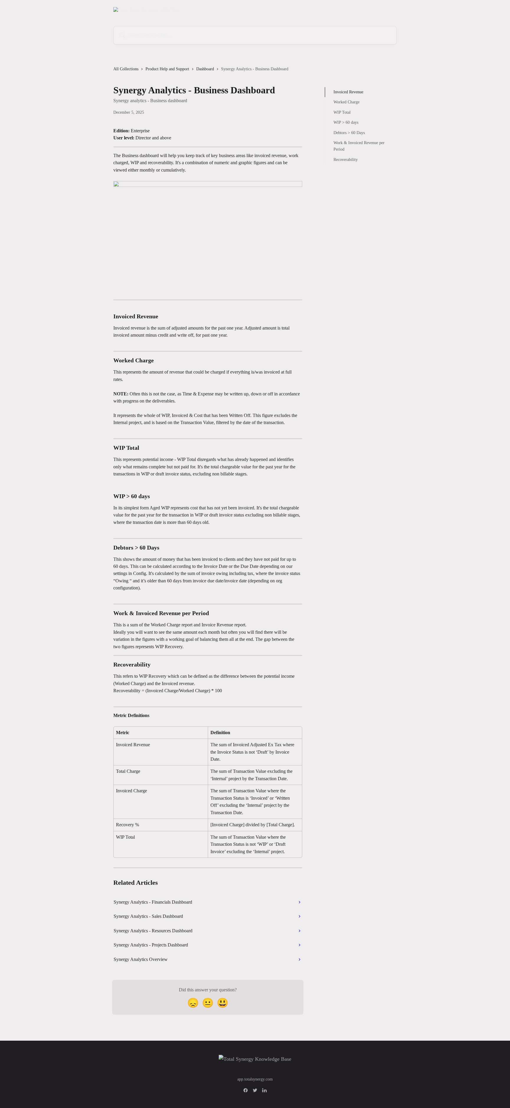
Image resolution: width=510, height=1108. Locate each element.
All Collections (125, 69)
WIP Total (342, 112)
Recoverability (346, 159)
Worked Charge (346, 102)
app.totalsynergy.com (255, 1079)
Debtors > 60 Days (349, 132)
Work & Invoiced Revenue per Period (359, 146)
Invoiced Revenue (348, 92)
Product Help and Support (167, 69)
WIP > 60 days (346, 122)
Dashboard (205, 69)
